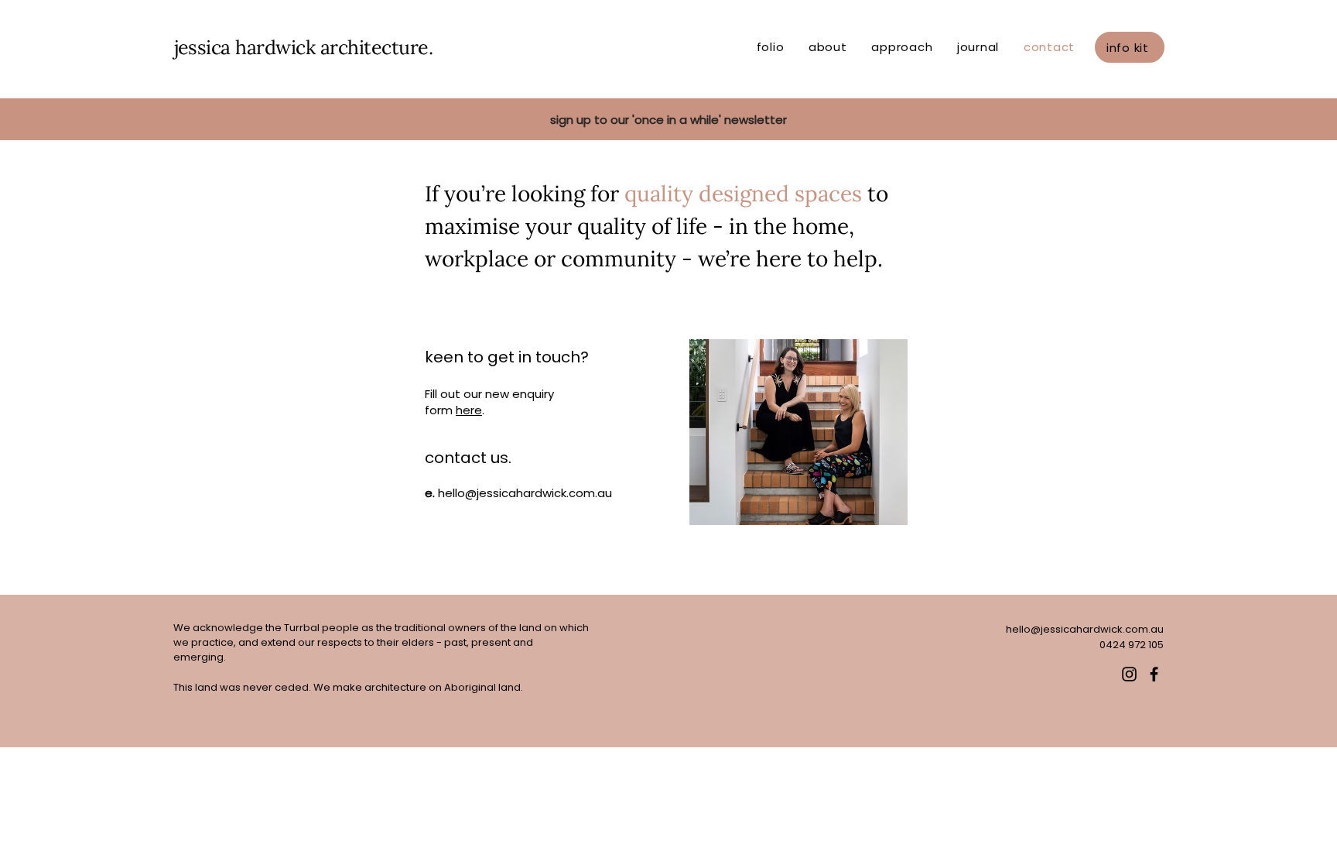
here (469, 410)
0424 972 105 (1131, 644)
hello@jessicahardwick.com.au (525, 493)
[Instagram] (1129, 674)
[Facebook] (1154, 674)
